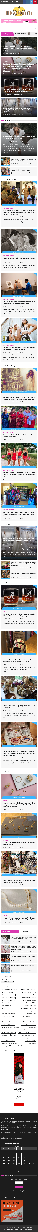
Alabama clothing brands (29, 992)
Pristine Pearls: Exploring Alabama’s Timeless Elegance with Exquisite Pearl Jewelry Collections (19, 919)
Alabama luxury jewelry (8, 1016)
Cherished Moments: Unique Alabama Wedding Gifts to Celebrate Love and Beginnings (18, 90)
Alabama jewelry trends (29, 1011)
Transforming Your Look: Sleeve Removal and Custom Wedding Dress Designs (17, 48)
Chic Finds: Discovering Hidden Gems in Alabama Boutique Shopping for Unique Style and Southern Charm (19, 514)
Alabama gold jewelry (8, 1008)
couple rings (32, 1027)
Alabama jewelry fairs (8, 1011)
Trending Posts (26, 931)
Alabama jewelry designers (28, 1008)
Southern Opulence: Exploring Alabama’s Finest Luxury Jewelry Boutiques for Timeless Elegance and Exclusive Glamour (19, 805)
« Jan (18, 1171)
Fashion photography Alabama (27, 1032)
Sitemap (29, 1227)
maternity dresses (31, 1040)
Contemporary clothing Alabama (10, 1027)
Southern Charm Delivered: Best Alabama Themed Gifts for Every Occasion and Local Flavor (19, 661)
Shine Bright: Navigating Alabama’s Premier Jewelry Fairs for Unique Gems (19, 881)
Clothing (6, 105)
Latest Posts (7, 931)
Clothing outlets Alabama (29, 1024)
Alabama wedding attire (29, 1021)
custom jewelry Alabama (29, 1029)
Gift (5, 87)
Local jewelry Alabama (8, 1040)
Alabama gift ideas (7, 1005)
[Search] (35, 28)
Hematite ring (5, 1038)
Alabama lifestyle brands (8, 1013)
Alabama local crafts (30, 1013)
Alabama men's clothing (29, 1016)
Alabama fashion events (8, 997)
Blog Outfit (23, 1191)
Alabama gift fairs (31, 1003)
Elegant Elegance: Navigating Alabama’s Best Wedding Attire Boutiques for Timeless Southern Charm (18, 110)
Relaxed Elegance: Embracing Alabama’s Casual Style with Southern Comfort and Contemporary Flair (19, 474)
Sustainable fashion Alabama (10, 1043)
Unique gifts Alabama (7, 1046)
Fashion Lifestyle (8, 395)
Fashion (6, 43)
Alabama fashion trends (8, 1000)
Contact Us (9, 1227)
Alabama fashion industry (29, 997)
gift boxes (4, 1035)
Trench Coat (32, 1043)
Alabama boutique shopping (28, 989)
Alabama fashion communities (28, 995)
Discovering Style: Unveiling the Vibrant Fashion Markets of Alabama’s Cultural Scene (23, 169)
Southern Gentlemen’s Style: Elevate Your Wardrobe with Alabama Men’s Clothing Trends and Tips (23, 573)
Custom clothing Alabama (9, 1029)
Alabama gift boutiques (29, 1000)
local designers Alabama (29, 1038)
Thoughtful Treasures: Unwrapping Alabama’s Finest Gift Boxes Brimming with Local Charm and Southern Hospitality (19, 753)
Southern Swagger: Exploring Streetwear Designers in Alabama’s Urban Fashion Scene (19, 348)
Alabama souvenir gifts (8, 1019)
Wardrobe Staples (20, 1046)
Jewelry (6, 61)
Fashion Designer (8, 208)
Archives (4, 979)
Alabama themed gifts (30, 1019)
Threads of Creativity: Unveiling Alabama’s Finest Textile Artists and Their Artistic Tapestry (19, 302)
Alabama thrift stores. (8, 1021)
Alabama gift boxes (7, 1003)
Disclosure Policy (19, 1227)
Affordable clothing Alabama (9, 989)
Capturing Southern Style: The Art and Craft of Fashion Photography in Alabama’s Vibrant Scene (19, 398)
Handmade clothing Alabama (28, 1035)
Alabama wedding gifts (8, 1024)
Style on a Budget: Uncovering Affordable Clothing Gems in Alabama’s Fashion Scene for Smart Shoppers (23, 564)
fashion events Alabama (8, 1032)
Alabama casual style (7, 992)
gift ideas (13, 1035)
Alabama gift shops (30, 1005)
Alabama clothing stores (8, 995)
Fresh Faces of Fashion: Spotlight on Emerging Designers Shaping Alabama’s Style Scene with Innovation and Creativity (19, 212)
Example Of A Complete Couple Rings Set (21, 33)
